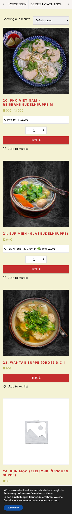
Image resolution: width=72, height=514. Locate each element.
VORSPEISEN (17, 4)
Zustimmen (13, 507)
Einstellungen (20, 497)
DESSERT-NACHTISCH (46, 4)
